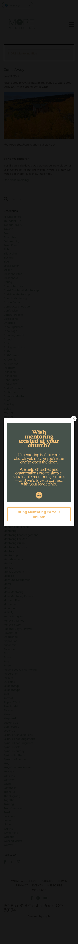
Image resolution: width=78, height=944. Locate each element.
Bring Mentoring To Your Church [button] (39, 514)
